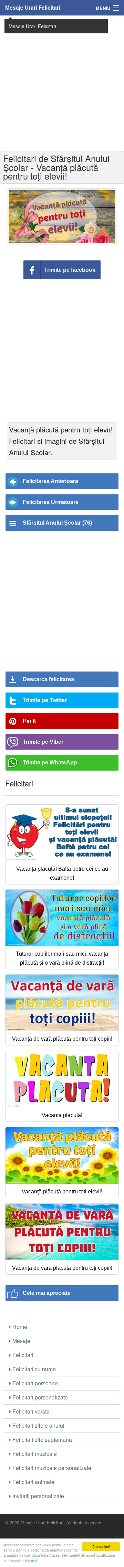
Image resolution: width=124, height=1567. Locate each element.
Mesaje (20, 1341)
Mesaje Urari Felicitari (32, 7)
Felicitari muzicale (34, 1454)
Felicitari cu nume (33, 1369)
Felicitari (22, 1355)
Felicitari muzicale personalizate (51, 1468)
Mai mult (31, 1560)
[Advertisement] (62, 82)
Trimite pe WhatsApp (50, 762)
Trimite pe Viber (43, 742)
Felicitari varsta (30, 1411)
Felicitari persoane (34, 1383)
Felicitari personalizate (39, 1397)
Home (19, 1327)
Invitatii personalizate (37, 1496)
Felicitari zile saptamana (41, 1439)
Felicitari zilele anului (37, 1425)
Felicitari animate (32, 1482)
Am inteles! (101, 1546)
